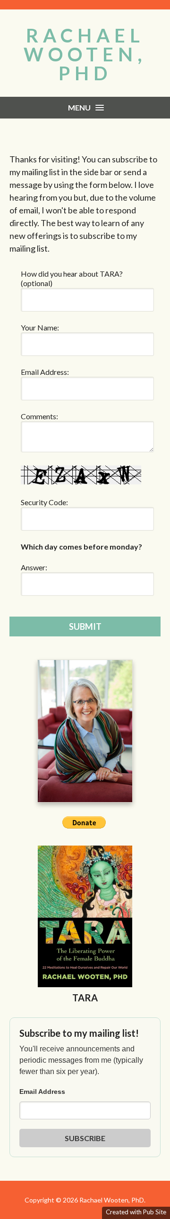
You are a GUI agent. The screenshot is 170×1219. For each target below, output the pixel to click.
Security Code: (44, 502)
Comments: (39, 416)
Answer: (34, 567)
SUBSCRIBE (85, 1138)
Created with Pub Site (136, 1212)
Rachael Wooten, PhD (85, 54)
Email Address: (45, 371)
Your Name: (40, 327)
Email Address (42, 1091)
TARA (85, 997)
